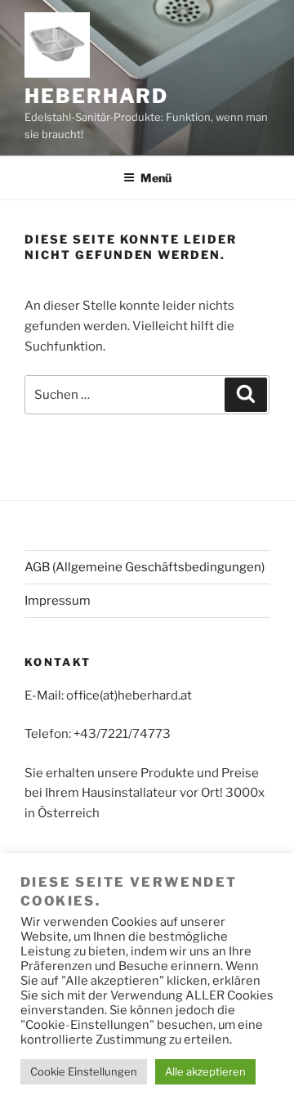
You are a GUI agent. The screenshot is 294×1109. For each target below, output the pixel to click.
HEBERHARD (96, 96)
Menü (156, 178)
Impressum (57, 600)
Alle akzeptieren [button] (205, 1071)
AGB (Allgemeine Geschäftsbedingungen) (144, 567)
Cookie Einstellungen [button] (83, 1071)
